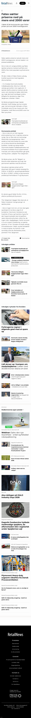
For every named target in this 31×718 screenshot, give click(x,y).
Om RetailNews (15, 684)
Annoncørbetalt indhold (15, 668)
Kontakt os (15, 678)
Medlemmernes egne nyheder (12, 410)
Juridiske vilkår (15, 662)
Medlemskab (15, 646)
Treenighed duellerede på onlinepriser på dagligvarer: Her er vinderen (20, 122)
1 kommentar (25, 238)
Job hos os (15, 681)
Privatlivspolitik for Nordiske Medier (15, 659)
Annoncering (15, 649)
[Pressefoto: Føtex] (15, 36)
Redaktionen (6, 50)
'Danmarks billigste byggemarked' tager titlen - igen (20, 185)
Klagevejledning (15, 665)
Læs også (14, 119)
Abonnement (15, 643)
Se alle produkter (15, 652)
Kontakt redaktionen (15, 676)
